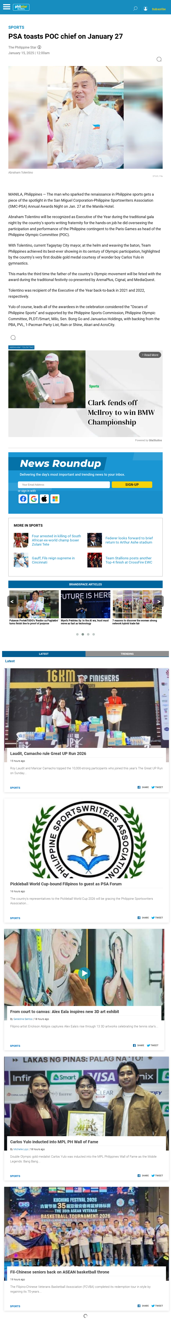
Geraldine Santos (23, 1019)
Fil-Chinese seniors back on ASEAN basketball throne (59, 1272)
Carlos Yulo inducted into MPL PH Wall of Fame (54, 1141)
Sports (16, 27)
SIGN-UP (132, 485)
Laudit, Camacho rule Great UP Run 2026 (48, 753)
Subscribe (159, 9)
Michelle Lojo (21, 1149)
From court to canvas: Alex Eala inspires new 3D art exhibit (64, 1011)
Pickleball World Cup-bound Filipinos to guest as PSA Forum (66, 883)
